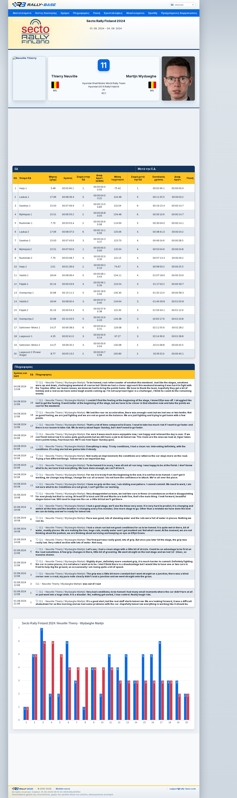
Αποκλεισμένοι (135, 12)
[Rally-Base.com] (35, 5)
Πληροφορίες (81, 12)
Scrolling (18, 20)
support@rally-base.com (182, 788)
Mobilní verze (63, 788)
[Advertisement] (215, 57)
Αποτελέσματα (22, 12)
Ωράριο (65, 12)
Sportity (152, 12)
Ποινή (96, 12)
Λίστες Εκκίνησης (46, 12)
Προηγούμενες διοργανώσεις (179, 12)
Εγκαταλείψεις (113, 12)
